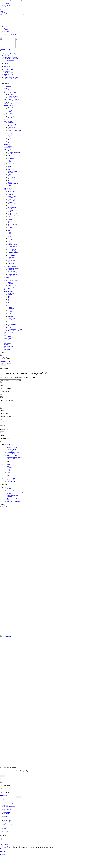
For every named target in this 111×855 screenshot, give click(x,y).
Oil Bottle (10, 237)
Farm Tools (11, 154)
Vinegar (10, 113)
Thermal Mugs (15, 235)
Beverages (11, 122)
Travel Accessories (13, 285)
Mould (9, 232)
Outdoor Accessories (10, 332)
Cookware (11, 202)
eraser (9, 299)
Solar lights (11, 279)
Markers (10, 307)
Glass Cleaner (11, 271)
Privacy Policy (11, 478)
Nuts (9, 141)
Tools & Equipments (13, 163)
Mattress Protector (13, 183)
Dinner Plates (11, 116)
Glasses (10, 146)
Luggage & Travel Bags (11, 280)
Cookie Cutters (12, 199)
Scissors (10, 315)
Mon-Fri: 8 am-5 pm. (12, 498)
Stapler (10, 319)
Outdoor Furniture (13, 157)
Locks (9, 155)
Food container (12, 211)
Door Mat (10, 176)
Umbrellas (7, 348)
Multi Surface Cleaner (14, 276)
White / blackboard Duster (15, 329)
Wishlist (9, 469)
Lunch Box (11, 229)
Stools (6, 344)
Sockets (10, 160)
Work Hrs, (10, 496)
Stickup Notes (12, 324)
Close (1, 836)
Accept (1, 848)
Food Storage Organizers (15, 215)
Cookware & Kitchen (13, 452)
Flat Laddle (11, 210)
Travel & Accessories (13, 458)
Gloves (10, 179)
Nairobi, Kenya (11, 493)
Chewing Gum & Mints (14, 130)
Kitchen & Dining (9, 190)
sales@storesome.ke (12, 495)
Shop (8, 466)
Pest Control (11, 158)
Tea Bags (13, 124)
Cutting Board (12, 207)
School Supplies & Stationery (15, 457)
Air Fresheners (12, 100)
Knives (10, 226)
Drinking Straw (12, 337)
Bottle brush (11, 191)
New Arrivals (8, 290)
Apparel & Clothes (12, 447)
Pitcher (10, 241)
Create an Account (4, 844)
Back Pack (7, 91)
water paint (11, 327)
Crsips (9, 138)
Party (5, 335)
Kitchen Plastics (12, 224)
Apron (9, 166)
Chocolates (11, 132)
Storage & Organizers (14, 251)
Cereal (9, 129)
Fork (9, 216)
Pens (9, 310)
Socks (6, 341)
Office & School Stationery (11, 291)
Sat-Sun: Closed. (11, 500)
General (6, 143)
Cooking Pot (11, 201)
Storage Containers (13, 252)
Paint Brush (7, 333)
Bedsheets (10, 172)
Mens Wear (7, 288)
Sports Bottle (7, 343)
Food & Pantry (8, 121)
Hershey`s (7, 147)
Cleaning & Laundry (12, 451)
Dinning (10, 208)
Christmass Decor (9, 104)
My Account (10, 471)
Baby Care (7, 88)
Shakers (10, 247)
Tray (9, 258)
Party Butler (11, 240)
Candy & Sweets (12, 127)
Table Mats (11, 118)
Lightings (7, 277)
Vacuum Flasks (12, 262)
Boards (10, 296)
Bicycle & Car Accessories (11, 99)
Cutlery (10, 205)
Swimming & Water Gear (11, 346)
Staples (10, 321)
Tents (9, 161)
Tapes (9, 326)
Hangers (10, 182)
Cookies (10, 135)
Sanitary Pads (11, 97)
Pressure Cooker (12, 244)
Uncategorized (8, 349)
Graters (10, 221)
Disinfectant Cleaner (13, 268)
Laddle (10, 227)
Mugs (9, 233)
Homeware (7, 165)
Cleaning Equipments (14, 152)
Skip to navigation (5, 0)
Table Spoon (11, 255)
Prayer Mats (11, 185)
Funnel (10, 219)
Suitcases (10, 283)
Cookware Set (12, 204)
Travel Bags (11, 287)
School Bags (7, 340)
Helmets (10, 102)
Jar (8, 222)
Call (8, 487)
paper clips (11, 308)
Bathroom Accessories (14, 171)
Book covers (11, 297)
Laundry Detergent (13, 272)
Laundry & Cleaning (10, 266)
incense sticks (8, 188)
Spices (9, 111)
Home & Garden (9, 149)
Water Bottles (11, 263)
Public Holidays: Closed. (14, 501)
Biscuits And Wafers (13, 125)
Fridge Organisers (13, 218)
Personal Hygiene (13, 96)
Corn (9, 136)
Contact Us (10, 472)
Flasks (6, 119)
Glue (9, 302)
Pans (9, 238)
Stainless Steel (12, 249)
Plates (9, 243)
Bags (9, 282)
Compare (9, 467)
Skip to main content (16, 0)
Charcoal (10, 197)
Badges (10, 294)
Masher (10, 230)
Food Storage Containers (14, 213)
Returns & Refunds (12, 480)
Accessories (7, 86)
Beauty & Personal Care (11, 93)
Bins (9, 151)
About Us (9, 464)
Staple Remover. (12, 318)
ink (9, 305)
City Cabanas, (11, 490)
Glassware (7, 144)
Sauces (10, 110)
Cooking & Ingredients (10, 107)
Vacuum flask (11, 260)
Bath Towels (11, 169)
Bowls (9, 193)
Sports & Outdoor (12, 455)
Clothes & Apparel (9, 105)
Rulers (9, 313)
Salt (9, 108)
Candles (10, 174)
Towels (10, 186)
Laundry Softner (12, 274)
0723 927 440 (11, 489)
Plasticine (10, 312)
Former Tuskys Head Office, (15, 492)
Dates (9, 140)
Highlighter (11, 304)
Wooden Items (12, 265)
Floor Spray (11, 269)
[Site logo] (11, 23)
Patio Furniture (8, 338)
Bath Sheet (11, 168)
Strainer (10, 254)
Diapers (10, 90)
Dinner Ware (7, 115)
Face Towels (11, 177)
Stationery (10, 323)
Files (9, 301)
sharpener (10, 316)
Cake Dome (11, 194)
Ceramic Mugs (12, 196)
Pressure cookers (12, 246)
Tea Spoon (11, 257)
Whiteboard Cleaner (13, 330)
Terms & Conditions (12, 481)
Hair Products (11, 94)
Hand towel (11, 180)
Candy (13, 133)
